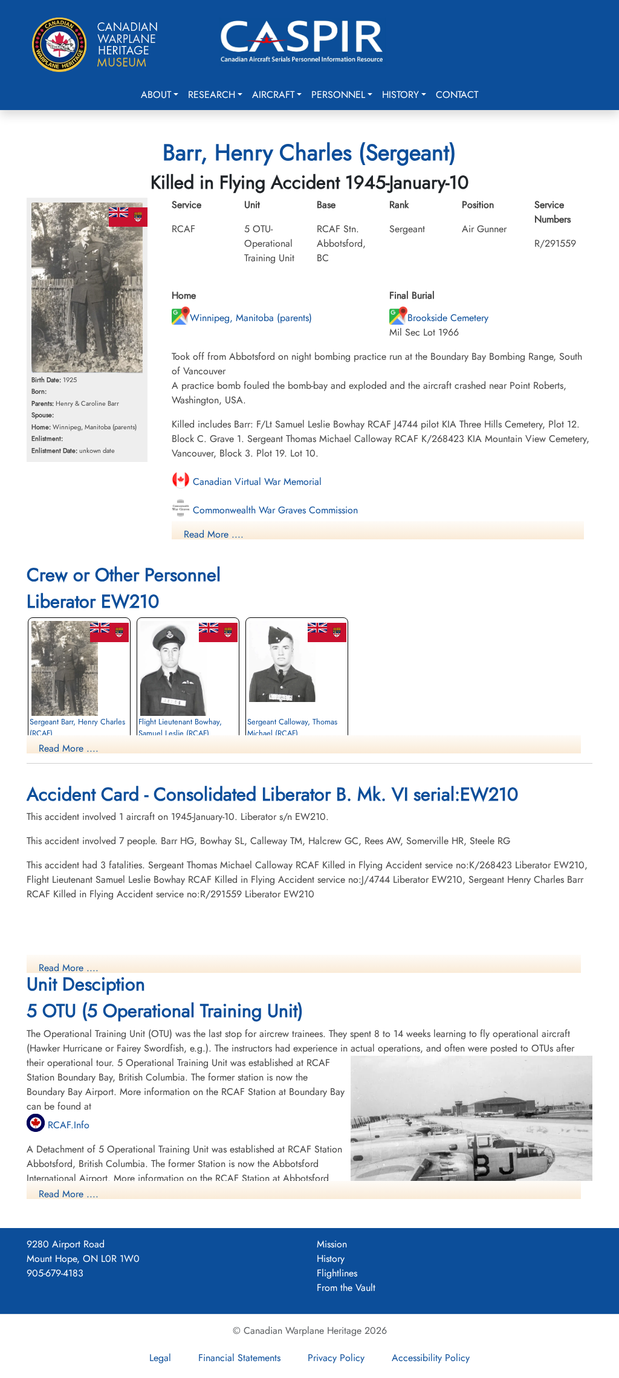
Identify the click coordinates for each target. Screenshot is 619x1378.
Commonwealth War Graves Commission (274, 510)
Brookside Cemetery (447, 318)
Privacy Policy (336, 1358)
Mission (332, 1244)
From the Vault (346, 1288)
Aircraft (273, 95)
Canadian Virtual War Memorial (256, 482)
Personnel (338, 95)
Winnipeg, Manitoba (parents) (251, 318)
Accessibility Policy (431, 1358)
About (156, 95)
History (400, 95)
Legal (160, 1358)
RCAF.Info (67, 1125)
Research (211, 95)
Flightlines (337, 1273)
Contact (457, 95)
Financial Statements (239, 1358)
